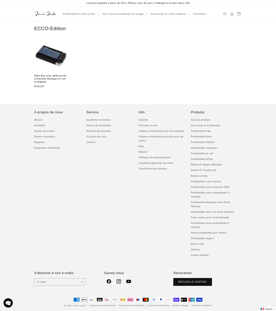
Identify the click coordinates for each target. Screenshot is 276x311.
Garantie (143, 119)
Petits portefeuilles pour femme (208, 232)
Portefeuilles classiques (204, 147)
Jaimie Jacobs (79, 305)
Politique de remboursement (155, 157)
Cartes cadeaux (200, 255)
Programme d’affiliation (47, 147)
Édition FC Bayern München (206, 164)
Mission (38, 119)
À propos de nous (96, 136)
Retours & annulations (98, 125)
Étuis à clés (197, 243)
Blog (141, 146)
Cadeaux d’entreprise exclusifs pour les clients (161, 138)
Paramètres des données (153, 168)
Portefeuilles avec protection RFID (210, 187)
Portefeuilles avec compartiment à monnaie (210, 194)
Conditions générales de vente (156, 163)
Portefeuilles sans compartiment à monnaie (210, 225)
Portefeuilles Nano (201, 136)
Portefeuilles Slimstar (203, 142)
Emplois (143, 151)
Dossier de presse (44, 131)
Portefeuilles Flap (201, 131)
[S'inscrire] (81, 282)
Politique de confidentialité (132, 305)
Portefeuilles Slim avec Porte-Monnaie (212, 211)
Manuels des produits (98, 131)
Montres (195, 249)
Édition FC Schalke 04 (203, 170)
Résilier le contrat (192, 281)
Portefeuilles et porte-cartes (79, 13)
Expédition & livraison (98, 119)
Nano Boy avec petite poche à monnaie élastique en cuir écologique (50, 78)
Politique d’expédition (202, 305)
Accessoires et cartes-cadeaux (168, 13)
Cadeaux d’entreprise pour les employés (161, 131)
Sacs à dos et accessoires (205, 125)
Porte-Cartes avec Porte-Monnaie (210, 217)
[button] (80, 14)
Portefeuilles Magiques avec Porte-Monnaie (211, 204)
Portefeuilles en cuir (202, 153)
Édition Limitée (199, 175)
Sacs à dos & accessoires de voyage (123, 13)
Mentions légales (180, 305)
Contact (90, 142)
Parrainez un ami (148, 125)
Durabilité (39, 125)
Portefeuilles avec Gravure (206, 181)
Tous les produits (200, 119)
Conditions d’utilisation (158, 305)
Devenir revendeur (44, 136)
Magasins (39, 142)
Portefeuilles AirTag (202, 159)
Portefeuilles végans (202, 238)
